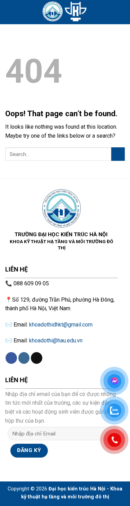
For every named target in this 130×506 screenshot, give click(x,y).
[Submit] (118, 154)
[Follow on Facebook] (11, 358)
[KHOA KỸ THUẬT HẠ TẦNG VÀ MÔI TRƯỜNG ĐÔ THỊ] (65, 12)
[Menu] (9, 11)
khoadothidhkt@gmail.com (61, 324)
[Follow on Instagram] (24, 358)
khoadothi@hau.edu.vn (56, 340)
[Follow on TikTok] (36, 358)
